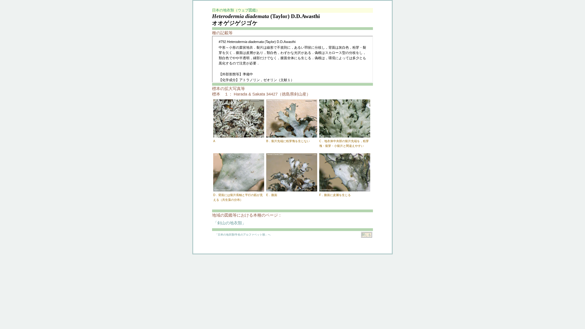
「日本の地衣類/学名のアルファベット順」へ (243, 234)
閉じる (366, 234)
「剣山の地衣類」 (229, 223)
